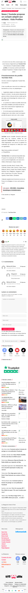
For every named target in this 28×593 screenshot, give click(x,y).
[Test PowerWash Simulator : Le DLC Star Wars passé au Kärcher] (22, 385)
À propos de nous (6, 557)
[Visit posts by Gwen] (3, 241)
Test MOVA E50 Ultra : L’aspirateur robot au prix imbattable (8, 399)
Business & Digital (6, 418)
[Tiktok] (23, 352)
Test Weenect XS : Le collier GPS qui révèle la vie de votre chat (9, 432)
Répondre (23, 266)
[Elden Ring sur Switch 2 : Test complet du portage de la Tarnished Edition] (22, 392)
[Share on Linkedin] (15, 590)
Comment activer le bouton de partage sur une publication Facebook (12, 482)
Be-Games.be (5, 538)
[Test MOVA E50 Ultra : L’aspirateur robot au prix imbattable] (22, 400)
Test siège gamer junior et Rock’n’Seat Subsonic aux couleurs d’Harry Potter (13, 475)
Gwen (4, 22)
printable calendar (6, 454)
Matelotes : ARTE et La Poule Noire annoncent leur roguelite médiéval (9, 406)
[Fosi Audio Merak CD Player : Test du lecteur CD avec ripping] (22, 440)
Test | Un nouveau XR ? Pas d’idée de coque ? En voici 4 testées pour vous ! (14, 490)
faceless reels (5, 488)
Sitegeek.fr (14, 274)
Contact (4, 559)
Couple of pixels (6, 542)
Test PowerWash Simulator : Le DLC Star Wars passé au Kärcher (9, 384)
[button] (3, 1)
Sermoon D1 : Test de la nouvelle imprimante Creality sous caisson (14, 467)
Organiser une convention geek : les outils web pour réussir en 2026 (8, 415)
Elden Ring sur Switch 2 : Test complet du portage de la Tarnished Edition (10, 391)
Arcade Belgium (6, 540)
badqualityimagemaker (7, 465)
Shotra (3, 473)
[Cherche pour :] (11, 341)
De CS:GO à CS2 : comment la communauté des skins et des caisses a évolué (10, 423)
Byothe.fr (4, 546)
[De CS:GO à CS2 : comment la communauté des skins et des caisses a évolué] (22, 424)
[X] (11, 352)
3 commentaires (6, 24)
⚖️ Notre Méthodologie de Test (6, 564)
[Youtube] (17, 352)
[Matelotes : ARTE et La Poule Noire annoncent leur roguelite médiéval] (22, 407)
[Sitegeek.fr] (10, 1)
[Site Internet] (24, 242)
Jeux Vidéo (4, 410)
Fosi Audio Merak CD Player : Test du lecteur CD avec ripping (9, 439)
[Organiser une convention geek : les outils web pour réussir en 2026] (22, 415)
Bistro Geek (5, 536)
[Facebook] (4, 352)
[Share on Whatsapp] (12, 590)
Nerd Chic (4, 532)
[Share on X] (9, 590)
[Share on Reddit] (19, 590)
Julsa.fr (4, 543)
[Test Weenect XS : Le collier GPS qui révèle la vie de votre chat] (22, 433)
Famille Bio (5, 534)
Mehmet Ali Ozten (11, 266)
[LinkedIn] (25, 242)
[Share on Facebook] (5, 590)
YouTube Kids (12, 212)
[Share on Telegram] (22, 590)
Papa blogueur (5, 547)
